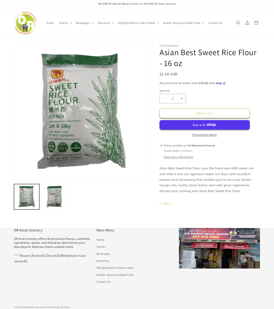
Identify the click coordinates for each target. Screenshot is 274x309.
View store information (178, 157)
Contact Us (104, 282)
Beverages (103, 253)
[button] (65, 22)
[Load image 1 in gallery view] (26, 196)
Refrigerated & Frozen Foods (115, 268)
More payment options (204, 134)
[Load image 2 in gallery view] (54, 196)
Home (100, 239)
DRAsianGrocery (31, 306)
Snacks (101, 247)
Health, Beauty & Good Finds (115, 275)
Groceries (103, 261)
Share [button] (167, 203)
